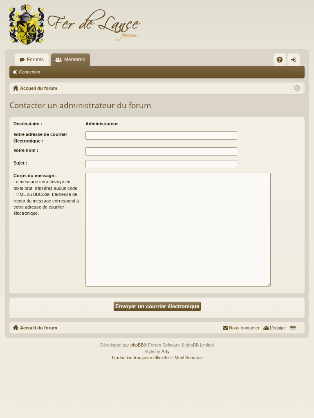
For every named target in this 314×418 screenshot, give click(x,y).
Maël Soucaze (189, 357)
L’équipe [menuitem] (278, 327)
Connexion (29, 71)
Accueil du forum (38, 327)
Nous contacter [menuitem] (244, 327)
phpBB (137, 344)
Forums (35, 59)
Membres (74, 59)
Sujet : (20, 162)
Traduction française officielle (140, 357)
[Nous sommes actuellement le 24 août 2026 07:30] (297, 88)
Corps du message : (35, 175)
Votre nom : (25, 150)
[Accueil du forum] (74, 24)
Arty (165, 351)
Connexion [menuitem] (295, 61)
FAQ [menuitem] (282, 61)
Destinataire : (27, 123)
